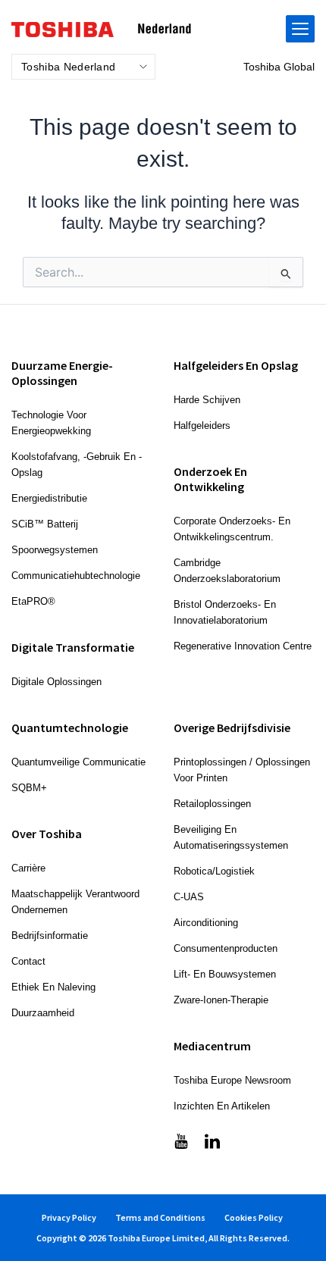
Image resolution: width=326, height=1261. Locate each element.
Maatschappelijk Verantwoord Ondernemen (75, 901)
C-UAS (189, 897)
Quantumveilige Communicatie (78, 762)
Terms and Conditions (160, 1217)
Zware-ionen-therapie (221, 1000)
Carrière (28, 868)
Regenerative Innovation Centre (243, 646)
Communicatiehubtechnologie (75, 575)
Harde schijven (207, 399)
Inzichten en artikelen (222, 1106)
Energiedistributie (49, 498)
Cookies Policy (253, 1217)
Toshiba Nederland (68, 67)
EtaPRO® (33, 601)
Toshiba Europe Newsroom (232, 1080)
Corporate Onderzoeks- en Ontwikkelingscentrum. (232, 529)
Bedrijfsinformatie (49, 935)
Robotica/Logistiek (214, 871)
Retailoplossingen (212, 803)
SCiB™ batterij (44, 524)
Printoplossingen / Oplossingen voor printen (242, 770)
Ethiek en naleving (53, 987)
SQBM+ (29, 787)
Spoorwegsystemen (54, 549)
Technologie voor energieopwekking (51, 422)
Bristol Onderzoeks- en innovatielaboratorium (225, 612)
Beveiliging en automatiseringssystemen (231, 837)
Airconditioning (206, 922)
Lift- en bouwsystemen (225, 974)
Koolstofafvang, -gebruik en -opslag (76, 464)
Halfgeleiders (202, 425)
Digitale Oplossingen (56, 681)
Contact (28, 961)
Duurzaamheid (42, 1012)
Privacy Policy (69, 1217)
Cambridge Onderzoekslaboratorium (227, 570)
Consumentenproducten (225, 948)
